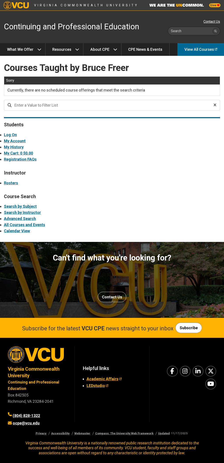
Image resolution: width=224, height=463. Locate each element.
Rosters (11, 183)
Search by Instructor (22, 212)
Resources (61, 49)
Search (176, 31)
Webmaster (82, 433)
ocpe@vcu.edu (26, 423)
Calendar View (17, 231)
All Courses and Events (24, 224)
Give (213, 5)
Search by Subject (20, 206)
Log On (10, 134)
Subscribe (189, 328)
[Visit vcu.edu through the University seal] (37, 356)
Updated (164, 433)
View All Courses (199, 49)
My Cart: (18, 153)
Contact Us (211, 21)
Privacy (41, 433)
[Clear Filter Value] (215, 105)
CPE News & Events (145, 49)
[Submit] (216, 31)
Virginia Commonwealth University (86, 5)
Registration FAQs (20, 159)
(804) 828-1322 (26, 415)
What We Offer (20, 49)
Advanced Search (20, 218)
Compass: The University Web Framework (124, 433)
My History (14, 147)
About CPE (99, 49)
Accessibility (60, 433)
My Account (15, 141)
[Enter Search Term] (100, 105)
